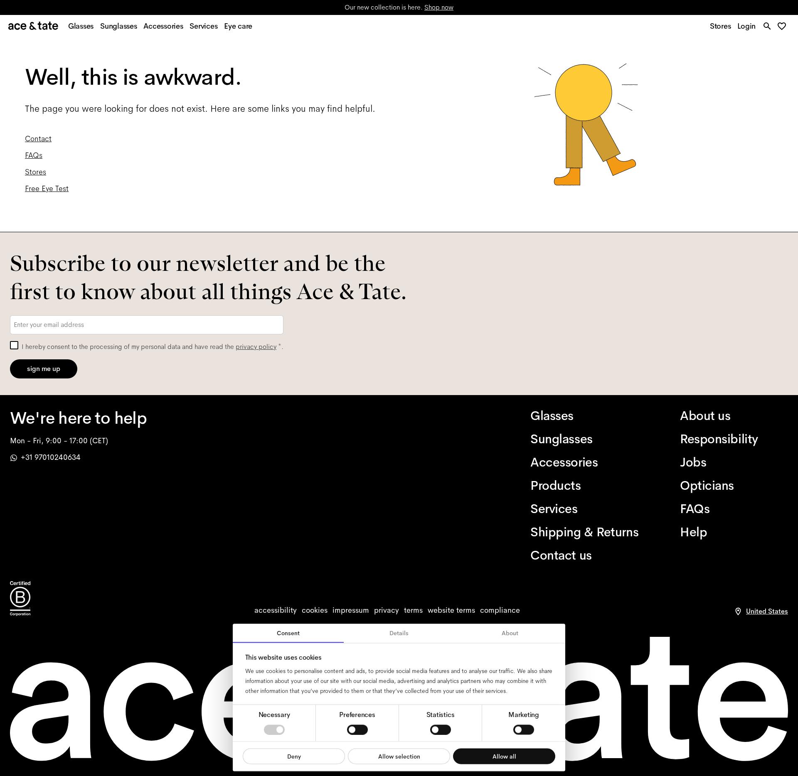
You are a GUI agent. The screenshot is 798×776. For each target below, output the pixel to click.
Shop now (438, 7)
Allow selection (399, 756)
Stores (35, 172)
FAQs (33, 155)
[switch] (357, 729)
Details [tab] (399, 633)
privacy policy (256, 346)
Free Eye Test (47, 188)
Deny (294, 756)
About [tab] (510, 633)
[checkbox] (14, 345)
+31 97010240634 (51, 457)
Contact (38, 138)
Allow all (504, 756)
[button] (784, 26)
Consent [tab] (288, 633)
